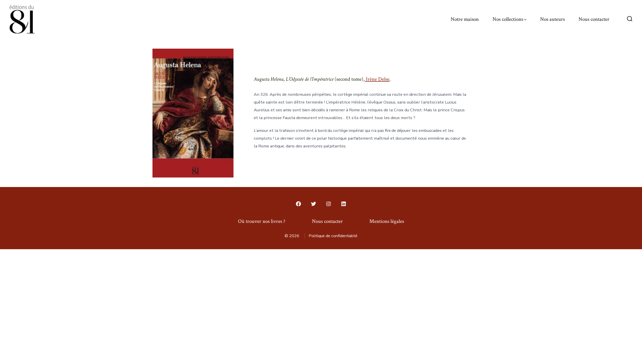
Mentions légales (386, 221)
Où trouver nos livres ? (261, 221)
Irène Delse (377, 79)
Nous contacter (594, 19)
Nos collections (508, 19)
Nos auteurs (552, 19)
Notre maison (465, 19)
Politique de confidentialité (333, 236)
